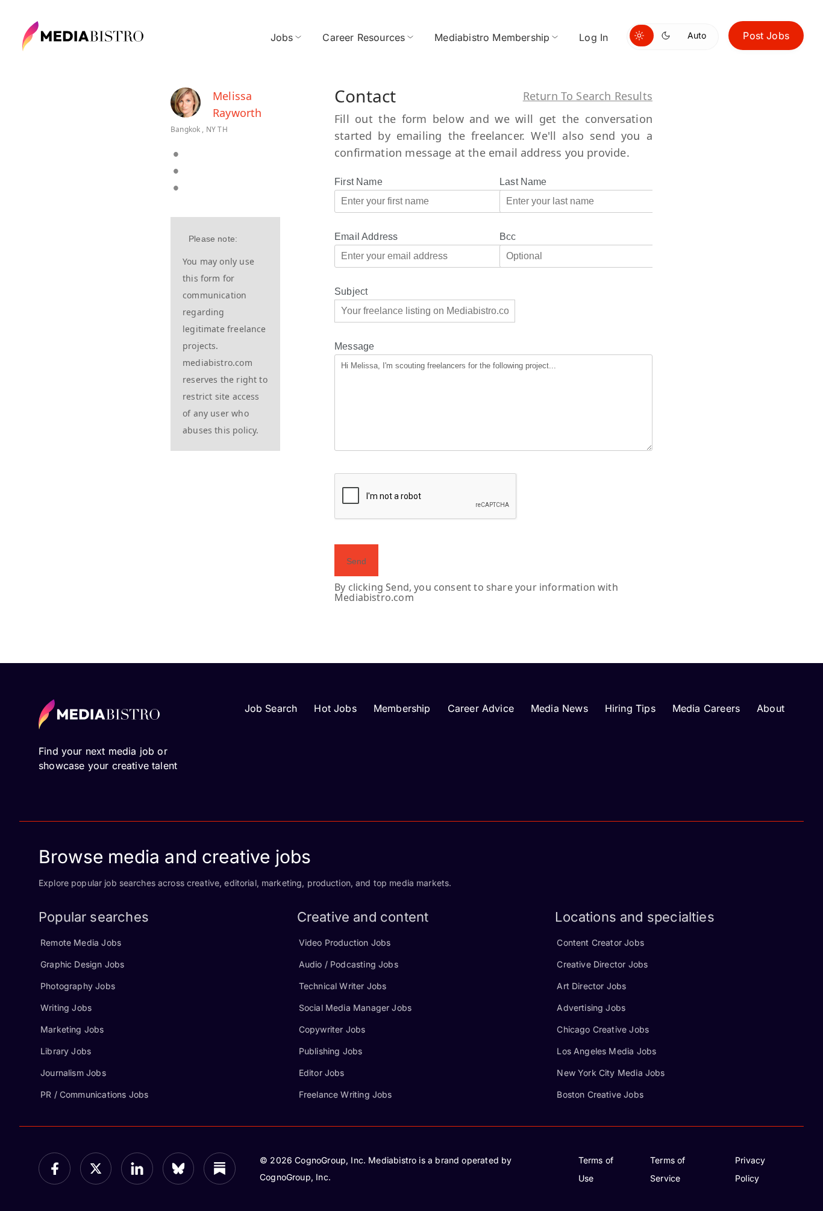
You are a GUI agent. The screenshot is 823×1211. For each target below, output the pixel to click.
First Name (358, 182)
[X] (96, 1168)
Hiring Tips (630, 708)
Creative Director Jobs (602, 964)
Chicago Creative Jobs (603, 1029)
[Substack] (220, 1168)
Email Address (366, 236)
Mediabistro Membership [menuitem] (491, 37)
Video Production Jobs (345, 942)
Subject (351, 291)
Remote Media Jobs (80, 942)
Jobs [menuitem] (282, 37)
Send (356, 561)
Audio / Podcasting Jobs (348, 964)
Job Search (271, 708)
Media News (559, 708)
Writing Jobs (66, 1007)
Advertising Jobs (591, 1007)
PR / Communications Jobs (94, 1094)
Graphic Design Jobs (82, 964)
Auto (696, 35)
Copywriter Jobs (332, 1029)
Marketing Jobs (72, 1029)
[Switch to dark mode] (668, 35)
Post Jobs (766, 36)
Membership (402, 708)
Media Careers (706, 708)
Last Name (523, 182)
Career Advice (481, 708)
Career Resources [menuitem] (363, 37)
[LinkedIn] (137, 1168)
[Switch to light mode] (642, 35)
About (770, 708)
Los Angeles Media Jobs (606, 1051)
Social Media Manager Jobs (355, 1007)
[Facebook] (54, 1168)
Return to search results (587, 96)
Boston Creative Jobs (600, 1094)
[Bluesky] (179, 1168)
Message (354, 346)
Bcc (507, 236)
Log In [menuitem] (593, 37)
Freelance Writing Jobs (345, 1094)
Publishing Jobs (331, 1051)
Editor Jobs (322, 1073)
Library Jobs (65, 1051)
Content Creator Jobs (600, 942)
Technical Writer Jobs (343, 986)
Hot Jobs (335, 708)
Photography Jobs (77, 986)
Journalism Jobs (73, 1073)
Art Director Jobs (591, 986)
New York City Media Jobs (611, 1073)
